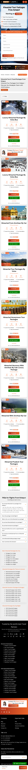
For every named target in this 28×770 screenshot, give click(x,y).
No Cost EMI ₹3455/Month (14, 146)
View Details (14, 143)
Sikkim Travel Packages (9, 658)
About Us (3, 723)
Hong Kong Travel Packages (10, 677)
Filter (5, 96)
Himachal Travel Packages (10, 651)
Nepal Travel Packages (9, 683)
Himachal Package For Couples (13, 577)
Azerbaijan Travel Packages (10, 692)
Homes (2, 74)
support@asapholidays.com (8, 736)
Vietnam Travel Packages (10, 690)
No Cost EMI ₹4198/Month (14, 249)
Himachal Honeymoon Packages (13, 571)
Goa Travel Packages (9, 647)
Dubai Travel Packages (9, 674)
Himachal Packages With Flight (13, 582)
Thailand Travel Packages (10, 670)
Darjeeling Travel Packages (10, 662)
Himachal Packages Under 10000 (13, 590)
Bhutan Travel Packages (9, 672)
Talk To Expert (15, 140)
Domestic (7, 74)
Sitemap (17, 728)
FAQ (16, 721)
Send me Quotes (7, 55)
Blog (2, 721)
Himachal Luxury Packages (12, 579)
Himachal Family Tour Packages (13, 573)
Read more (4, 90)
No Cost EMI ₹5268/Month (14, 345)
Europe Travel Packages (9, 675)
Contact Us (3, 728)
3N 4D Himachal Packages (12, 610)
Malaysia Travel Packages (10, 688)
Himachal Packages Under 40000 (13, 595)
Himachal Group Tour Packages (13, 575)
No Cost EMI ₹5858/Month (14, 442)
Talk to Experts (20, 763)
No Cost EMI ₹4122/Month (14, 203)
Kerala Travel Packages (9, 654)
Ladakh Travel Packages (9, 656)
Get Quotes (13, 137)
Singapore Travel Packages (10, 685)
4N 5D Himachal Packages (12, 612)
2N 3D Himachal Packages (11, 608)
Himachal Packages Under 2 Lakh (13, 601)
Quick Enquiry (13, 154)
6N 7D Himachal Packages (11, 615)
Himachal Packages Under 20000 (13, 591)
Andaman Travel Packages (10, 645)
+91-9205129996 (6, 740)
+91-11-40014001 (6, 738)
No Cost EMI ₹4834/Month (14, 297)
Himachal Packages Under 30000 (13, 593)
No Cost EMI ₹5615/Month (14, 395)
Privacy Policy (18, 723)
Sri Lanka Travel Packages (10, 686)
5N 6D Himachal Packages (11, 614)
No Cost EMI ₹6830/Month (14, 490)
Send (24, 757)
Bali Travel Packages (8, 679)
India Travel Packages (9, 660)
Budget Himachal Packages (12, 581)
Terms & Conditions (19, 726)
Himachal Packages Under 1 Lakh (13, 599)
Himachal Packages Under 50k (12, 597)
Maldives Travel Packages (10, 681)
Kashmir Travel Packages (9, 653)
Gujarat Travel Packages (9, 649)
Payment (3, 726)
